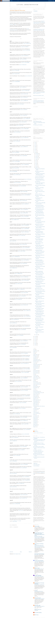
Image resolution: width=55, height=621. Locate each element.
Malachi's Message (36, 377)
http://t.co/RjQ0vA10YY (15, 219)
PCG (19, 23)
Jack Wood (35, 423)
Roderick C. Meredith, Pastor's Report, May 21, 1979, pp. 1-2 (39, 93)
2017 (35, 150)
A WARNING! (35, 11)
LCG (12, 24)
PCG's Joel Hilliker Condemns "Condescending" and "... (39, 309)
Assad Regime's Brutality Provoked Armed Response (39, 260)
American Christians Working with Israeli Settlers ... (40, 284)
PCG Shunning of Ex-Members (37, 124)
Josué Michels (35, 409)
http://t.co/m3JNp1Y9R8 (24, 212)
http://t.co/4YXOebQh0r (25, 216)
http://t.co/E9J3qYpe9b (17, 131)
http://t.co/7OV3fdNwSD (22, 329)
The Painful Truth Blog (38, 612)
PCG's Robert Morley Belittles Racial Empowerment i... (39, 314)
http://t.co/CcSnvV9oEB (25, 356)
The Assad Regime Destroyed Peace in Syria (39, 325)
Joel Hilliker (35, 356)
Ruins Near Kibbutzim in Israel (39, 568)
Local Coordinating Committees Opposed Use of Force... (40, 264)
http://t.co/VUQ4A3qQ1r (25, 90)
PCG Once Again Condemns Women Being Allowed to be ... (40, 206)
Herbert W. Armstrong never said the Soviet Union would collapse (38, 30)
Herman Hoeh (35, 404)
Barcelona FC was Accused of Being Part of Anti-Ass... (39, 225)
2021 (35, 145)
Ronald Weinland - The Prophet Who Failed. (39, 583)
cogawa (34, 410)
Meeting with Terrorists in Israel (39, 289)
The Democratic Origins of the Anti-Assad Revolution (39, 274)
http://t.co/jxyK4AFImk (26, 50)
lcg (33, 353)
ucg (33, 380)
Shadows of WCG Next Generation (38, 610)
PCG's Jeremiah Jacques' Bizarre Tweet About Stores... (39, 304)
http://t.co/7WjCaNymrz (25, 231)
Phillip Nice (35, 398)
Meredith (34, 358)
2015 (35, 336)
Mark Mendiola (35, 401)
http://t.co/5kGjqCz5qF (22, 64)
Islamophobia (35, 421)
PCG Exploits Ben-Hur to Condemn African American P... (40, 279)
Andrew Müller (35, 376)
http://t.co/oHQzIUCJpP (21, 289)
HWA (34, 352)
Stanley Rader (35, 396)
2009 (35, 344)
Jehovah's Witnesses (36, 382)
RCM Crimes (37, 614)
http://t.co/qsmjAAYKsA (16, 73)
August (36, 159)
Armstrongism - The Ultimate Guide (39, 544)
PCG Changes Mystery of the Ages (38, 442)
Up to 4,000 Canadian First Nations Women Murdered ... (39, 212)
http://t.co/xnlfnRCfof (21, 449)
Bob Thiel (34, 381)
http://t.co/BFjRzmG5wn (13, 267)
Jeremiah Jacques (35, 365)
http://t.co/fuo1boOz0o (24, 292)
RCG (15, 24)
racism (34, 363)
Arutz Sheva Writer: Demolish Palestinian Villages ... (39, 246)
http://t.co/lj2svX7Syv (13, 240)
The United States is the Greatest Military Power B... (40, 323)
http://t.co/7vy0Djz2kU (25, 46)
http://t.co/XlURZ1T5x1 (24, 146)
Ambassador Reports (38, 597)
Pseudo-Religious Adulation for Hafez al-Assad (39, 256)
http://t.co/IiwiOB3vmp (13, 322)
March (36, 166)
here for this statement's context (39, 95)
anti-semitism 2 (35, 415)
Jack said (36, 590)
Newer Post (11, 551)
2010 (35, 343)
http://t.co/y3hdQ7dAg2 (24, 276)
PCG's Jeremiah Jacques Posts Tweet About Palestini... (39, 320)
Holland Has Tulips (37, 605)
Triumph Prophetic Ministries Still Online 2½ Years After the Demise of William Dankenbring (39, 546)
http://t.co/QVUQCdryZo (15, 319)
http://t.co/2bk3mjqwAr (20, 103)
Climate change (35, 412)
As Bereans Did (37, 526)
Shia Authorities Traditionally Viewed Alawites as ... (39, 253)
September (37, 157)
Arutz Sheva (15, 521)
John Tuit (34, 390)
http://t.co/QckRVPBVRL (25, 228)
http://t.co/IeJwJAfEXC (23, 446)
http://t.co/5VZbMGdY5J (24, 209)
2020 (35, 146)
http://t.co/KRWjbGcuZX (18, 273)
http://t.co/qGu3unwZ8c (24, 494)
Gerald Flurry (35, 350)
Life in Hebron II (37, 181)
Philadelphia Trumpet (36, 360)
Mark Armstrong (35, 370)
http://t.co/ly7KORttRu (15, 152)
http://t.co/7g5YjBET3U (22, 295)
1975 (34, 388)
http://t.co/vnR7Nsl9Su (16, 455)
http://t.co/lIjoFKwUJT (23, 87)
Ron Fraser (35, 361)
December (36, 153)
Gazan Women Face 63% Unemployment (38, 198)
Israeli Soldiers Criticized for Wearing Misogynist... (39, 282)
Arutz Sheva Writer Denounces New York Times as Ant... (39, 248)
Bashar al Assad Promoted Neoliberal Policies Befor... (39, 272)
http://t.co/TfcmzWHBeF (25, 62)
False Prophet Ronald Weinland (39, 553)
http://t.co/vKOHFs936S (24, 100)
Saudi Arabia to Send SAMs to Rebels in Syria (39, 188)
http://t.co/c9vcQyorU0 (17, 182)
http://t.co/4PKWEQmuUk (16, 256)
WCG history (35, 355)
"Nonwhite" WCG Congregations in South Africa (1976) (40, 183)
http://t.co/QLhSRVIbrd (27, 429)
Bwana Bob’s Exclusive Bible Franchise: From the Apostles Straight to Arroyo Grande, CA (39, 537)
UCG (10, 24)
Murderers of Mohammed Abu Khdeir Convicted (39, 302)
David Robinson (35, 397)
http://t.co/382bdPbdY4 (24, 340)
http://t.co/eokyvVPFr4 (20, 125)
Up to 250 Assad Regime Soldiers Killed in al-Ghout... (40, 227)
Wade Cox (34, 426)
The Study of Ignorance (38, 241)
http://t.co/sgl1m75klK (25, 423)
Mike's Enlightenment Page (37, 121)
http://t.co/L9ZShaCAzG (20, 483)
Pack (34, 374)
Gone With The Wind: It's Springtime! (39, 598)
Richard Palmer (35, 368)
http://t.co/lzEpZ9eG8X (27, 316)
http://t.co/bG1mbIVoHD (22, 185)
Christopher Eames (36, 408)
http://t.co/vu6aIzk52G (23, 109)
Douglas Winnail (35, 393)
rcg (33, 369)
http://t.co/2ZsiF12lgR (24, 191)
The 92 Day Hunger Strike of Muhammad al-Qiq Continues (40, 179)
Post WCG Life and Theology (39, 560)
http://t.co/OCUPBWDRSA (26, 194)
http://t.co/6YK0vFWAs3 (25, 137)
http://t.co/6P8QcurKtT (26, 118)
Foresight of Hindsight (38, 575)
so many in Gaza (20, 510)
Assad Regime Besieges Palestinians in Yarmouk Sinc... (40, 251)
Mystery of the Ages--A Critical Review (39, 437)
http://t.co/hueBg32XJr (18, 299)
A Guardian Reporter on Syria (39, 207)
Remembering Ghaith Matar (39, 262)
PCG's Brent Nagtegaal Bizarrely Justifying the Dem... (40, 306)
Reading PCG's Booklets (37, 364)
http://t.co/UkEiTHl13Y (24, 55)
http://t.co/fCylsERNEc (23, 417)
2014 (35, 337)
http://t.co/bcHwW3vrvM (23, 497)
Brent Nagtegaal (35, 371)
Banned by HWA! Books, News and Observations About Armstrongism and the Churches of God (39, 534)
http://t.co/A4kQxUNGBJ (16, 503)
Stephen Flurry (35, 354)
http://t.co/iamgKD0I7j (24, 353)
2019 (35, 148)
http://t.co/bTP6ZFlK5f (22, 344)
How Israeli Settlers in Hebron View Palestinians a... (39, 330)
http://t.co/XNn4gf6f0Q (13, 460)
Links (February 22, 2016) (39, 190)
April (36, 164)
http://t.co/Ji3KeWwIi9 (24, 97)
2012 (35, 340)
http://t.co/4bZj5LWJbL (13, 347)
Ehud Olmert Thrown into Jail (39, 213)
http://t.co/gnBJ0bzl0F (23, 115)
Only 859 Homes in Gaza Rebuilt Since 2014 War (40, 235)
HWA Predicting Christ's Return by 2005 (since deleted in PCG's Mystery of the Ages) (39, 440)
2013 (35, 339)
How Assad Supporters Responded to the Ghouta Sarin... (40, 222)
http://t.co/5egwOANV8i (26, 247)
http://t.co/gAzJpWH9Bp (13, 171)
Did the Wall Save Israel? (38, 288)
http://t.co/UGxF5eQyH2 (25, 280)
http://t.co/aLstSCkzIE (15, 167)
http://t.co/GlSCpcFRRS (25, 372)
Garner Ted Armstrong (36, 384)
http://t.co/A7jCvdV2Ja (13, 486)
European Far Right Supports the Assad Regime (40, 237)
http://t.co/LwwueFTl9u (13, 473)
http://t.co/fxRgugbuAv (15, 437)
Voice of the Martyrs (36, 465)
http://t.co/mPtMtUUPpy (25, 164)
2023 (35, 142)
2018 (35, 149)
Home (21, 551)
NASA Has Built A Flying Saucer (39, 576)
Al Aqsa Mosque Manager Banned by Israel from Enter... (40, 292)
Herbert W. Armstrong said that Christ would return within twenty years (39, 22)
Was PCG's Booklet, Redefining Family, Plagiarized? (39, 297)
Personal (34, 385)
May (36, 163)
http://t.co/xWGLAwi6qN (17, 174)
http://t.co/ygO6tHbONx (23, 155)
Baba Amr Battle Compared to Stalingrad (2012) (39, 218)
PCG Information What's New (37, 453)
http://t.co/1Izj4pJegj (22, 408)
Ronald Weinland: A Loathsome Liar (39, 584)
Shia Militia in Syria (38, 220)
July (36, 160)
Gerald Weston (35, 419)
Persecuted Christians (36, 391)
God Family (35, 420)
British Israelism (35, 372)
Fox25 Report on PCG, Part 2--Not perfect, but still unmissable (38, 452)
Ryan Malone (35, 425)
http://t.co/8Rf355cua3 (27, 310)
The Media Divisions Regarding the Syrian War (39, 230)
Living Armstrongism (27, 4)
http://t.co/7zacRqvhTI (24, 386)
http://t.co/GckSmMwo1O (25, 363)
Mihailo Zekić (35, 424)
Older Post (30, 551)
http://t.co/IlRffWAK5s (26, 359)
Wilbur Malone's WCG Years (39, 318)
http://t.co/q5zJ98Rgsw (26, 368)
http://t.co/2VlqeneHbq (15, 70)
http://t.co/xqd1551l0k (24, 93)
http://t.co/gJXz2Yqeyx (23, 263)
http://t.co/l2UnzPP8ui (23, 402)
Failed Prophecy (35, 359)
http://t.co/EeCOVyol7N (23, 200)
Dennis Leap (35, 395)
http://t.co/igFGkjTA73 (25, 203)
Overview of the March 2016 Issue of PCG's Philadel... (40, 316)
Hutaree (34, 414)
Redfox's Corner (37, 567)
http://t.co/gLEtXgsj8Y (23, 467)
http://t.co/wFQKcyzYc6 (13, 440)
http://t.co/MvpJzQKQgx (16, 161)
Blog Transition (37, 554)
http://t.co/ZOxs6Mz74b (23, 121)
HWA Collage (35, 403)
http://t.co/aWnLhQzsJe (18, 381)
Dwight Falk (35, 418)
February (36, 167)
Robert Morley (35, 387)
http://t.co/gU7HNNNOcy (25, 259)
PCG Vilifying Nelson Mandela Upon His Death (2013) (39, 210)
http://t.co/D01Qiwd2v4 (20, 399)
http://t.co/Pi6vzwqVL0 (18, 283)
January (36, 334)
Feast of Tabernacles (36, 413)
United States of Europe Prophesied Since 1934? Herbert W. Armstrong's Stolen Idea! (38, 101)
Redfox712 (36, 431)
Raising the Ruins (36, 386)
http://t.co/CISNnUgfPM (25, 128)
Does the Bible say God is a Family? (38, 446)
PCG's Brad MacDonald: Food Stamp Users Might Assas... (39, 311)
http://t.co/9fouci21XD (24, 304)
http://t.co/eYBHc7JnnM (26, 395)
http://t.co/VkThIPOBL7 (24, 464)
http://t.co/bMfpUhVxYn (24, 420)
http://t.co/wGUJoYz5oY (26, 326)
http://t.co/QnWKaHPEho (16, 81)
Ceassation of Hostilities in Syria (40, 176)
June (36, 161)
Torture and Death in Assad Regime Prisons (39, 243)
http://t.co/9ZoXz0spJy (28, 179)
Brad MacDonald (35, 366)
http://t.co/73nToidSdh (24, 390)
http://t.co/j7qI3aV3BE (23, 244)
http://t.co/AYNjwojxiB (16, 413)
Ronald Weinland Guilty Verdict (39, 591)
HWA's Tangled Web (36, 399)
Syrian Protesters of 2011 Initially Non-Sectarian (40, 267)
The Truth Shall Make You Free (37, 392)
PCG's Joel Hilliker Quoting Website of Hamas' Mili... (39, 239)
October (36, 156)
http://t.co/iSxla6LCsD (28, 75)
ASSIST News (35, 463)
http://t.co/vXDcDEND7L (25, 225)
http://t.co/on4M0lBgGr (19, 335)
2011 (35, 342)
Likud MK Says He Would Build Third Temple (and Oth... (40, 174)
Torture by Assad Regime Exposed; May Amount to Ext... (40, 277)
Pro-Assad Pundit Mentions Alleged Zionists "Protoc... (39, 232)
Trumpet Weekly (35, 402)
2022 (35, 143)
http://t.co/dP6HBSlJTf (24, 377)
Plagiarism (34, 379)
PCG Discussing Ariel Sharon (39, 177)
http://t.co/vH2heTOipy (21, 235)
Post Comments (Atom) (17, 553)
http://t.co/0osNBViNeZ (25, 476)
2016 (35, 152)
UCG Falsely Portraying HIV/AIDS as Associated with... (40, 203)
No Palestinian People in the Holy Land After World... (40, 286)
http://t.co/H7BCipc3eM (27, 43)
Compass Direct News (36, 464)
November (37, 154)
